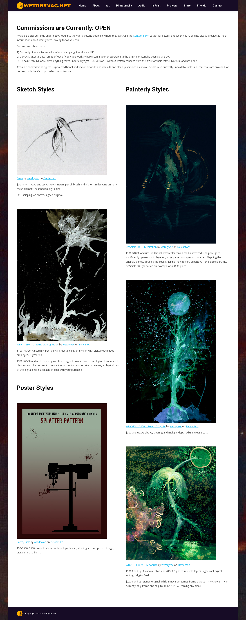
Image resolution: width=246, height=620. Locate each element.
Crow (20, 178)
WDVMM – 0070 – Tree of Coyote (146, 426)
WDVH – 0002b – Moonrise (141, 565)
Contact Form (141, 35)
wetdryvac (33, 178)
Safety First (23, 542)
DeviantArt (49, 178)
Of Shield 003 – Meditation (141, 247)
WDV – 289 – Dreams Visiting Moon (38, 344)
